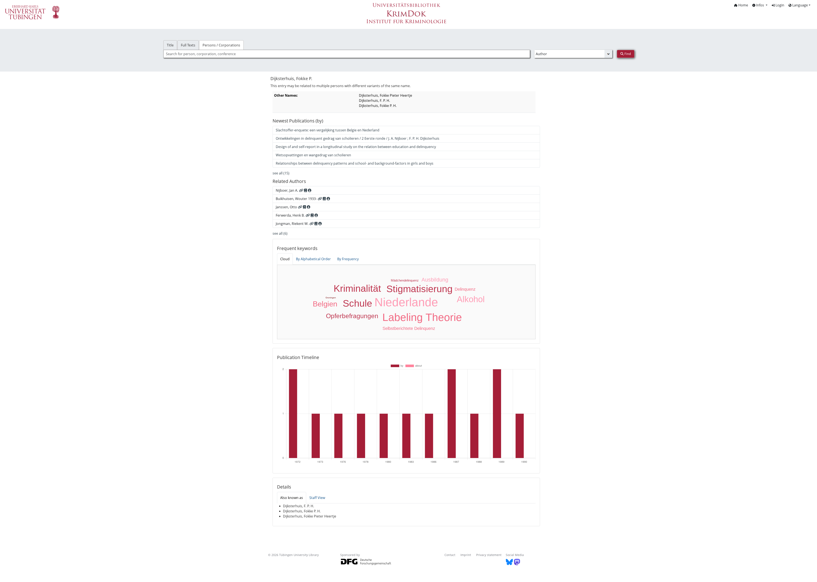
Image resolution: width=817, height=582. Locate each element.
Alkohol (471, 299)
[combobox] (346, 54)
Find (627, 54)
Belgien (325, 304)
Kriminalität (357, 288)
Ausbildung (434, 280)
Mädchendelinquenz (405, 280)
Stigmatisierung (419, 288)
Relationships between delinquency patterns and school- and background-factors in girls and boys (354, 163)
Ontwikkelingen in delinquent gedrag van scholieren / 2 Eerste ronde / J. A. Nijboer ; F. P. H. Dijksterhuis (357, 138)
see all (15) (281, 173)
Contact (449, 555)
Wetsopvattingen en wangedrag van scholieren (313, 155)
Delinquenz (465, 289)
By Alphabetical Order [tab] (313, 259)
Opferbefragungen (352, 315)
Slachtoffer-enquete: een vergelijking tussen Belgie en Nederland (327, 130)
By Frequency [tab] (348, 259)
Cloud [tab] (285, 259)
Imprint (465, 555)
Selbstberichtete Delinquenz (409, 328)
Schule (357, 303)
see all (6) (280, 233)
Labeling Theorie (422, 317)
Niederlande (406, 302)
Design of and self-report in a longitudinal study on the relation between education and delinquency (356, 146)
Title (170, 45)
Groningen (331, 297)
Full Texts (188, 45)
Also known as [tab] (291, 497)
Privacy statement (488, 555)
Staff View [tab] (317, 497)
